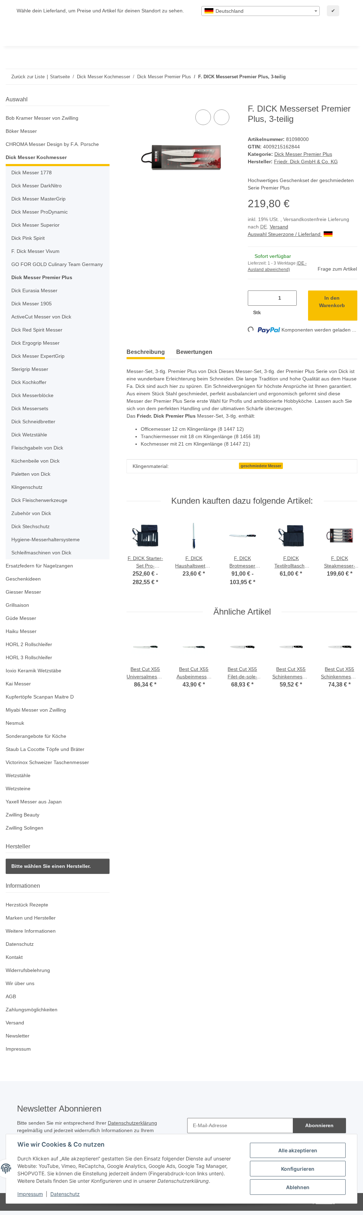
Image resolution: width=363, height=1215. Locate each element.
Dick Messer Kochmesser (36, 157)
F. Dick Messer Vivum (35, 251)
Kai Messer (18, 683)
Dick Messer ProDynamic (39, 212)
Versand (279, 227)
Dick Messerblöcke (32, 395)
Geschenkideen (23, 579)
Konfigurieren (297, 1169)
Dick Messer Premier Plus (303, 154)
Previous (139, 556)
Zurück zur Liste (28, 76)
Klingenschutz (27, 487)
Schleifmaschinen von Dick (41, 552)
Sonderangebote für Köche (36, 736)
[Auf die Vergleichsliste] (203, 117)
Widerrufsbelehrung (28, 970)
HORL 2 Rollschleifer (29, 644)
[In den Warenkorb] (132, 100)
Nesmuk (15, 723)
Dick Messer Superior (35, 225)
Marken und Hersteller (31, 918)
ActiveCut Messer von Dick (41, 317)
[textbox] (260, 11)
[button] (58, 118)
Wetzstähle (18, 775)
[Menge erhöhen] (273, 312)
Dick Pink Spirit (28, 238)
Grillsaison (17, 605)
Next (345, 556)
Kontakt (14, 957)
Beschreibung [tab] (146, 352)
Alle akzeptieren (297, 1150)
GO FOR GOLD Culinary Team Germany (57, 264)
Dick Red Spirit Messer (36, 330)
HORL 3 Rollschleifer (29, 657)
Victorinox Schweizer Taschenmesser (47, 762)
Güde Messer (21, 618)
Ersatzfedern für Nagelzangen (39, 566)
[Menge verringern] (255, 298)
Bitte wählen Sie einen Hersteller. (51, 866)
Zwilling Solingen (24, 828)
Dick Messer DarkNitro (36, 185)
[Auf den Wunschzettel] (221, 117)
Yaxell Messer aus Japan (34, 801)
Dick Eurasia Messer (34, 290)
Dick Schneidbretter (33, 421)
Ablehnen (297, 1187)
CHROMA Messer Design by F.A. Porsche (52, 144)
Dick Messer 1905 (31, 303)
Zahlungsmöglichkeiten (31, 1009)
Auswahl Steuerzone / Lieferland (285, 234)
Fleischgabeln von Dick (37, 448)
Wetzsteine (18, 788)
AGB (11, 996)
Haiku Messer (21, 631)
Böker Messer (21, 131)
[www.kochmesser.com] (16, 34)
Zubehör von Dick (31, 513)
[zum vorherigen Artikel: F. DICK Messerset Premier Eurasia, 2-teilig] (334, 76)
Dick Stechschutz (30, 526)
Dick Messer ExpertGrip (38, 356)
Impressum (30, 1194)
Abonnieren (319, 1125)
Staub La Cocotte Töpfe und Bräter (45, 749)
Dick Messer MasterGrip (38, 199)
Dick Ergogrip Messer (35, 343)
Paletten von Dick (30, 474)
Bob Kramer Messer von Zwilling (42, 118)
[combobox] (260, 11)
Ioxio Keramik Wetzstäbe (33, 670)
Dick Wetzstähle (29, 434)
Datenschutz (65, 1194)
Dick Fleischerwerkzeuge (39, 500)
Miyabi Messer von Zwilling (36, 710)
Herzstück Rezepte (27, 905)
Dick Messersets (29, 408)
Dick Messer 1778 (31, 172)
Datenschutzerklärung (132, 1123)
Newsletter (17, 1036)
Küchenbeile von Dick (35, 461)
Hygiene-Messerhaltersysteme (45, 539)
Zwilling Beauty (22, 815)
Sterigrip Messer (29, 369)
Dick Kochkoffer (28, 382)
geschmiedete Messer (261, 466)
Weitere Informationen (31, 931)
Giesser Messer (23, 592)
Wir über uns (20, 983)
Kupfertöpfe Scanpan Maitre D (40, 697)
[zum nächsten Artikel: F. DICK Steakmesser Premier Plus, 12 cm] (349, 76)
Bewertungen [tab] (194, 352)
